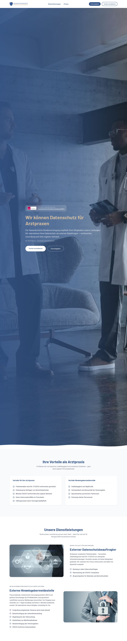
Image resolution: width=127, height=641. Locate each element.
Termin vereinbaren (110, 4)
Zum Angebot (94, 4)
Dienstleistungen (54, 4)
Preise (66, 4)
